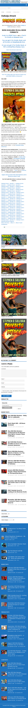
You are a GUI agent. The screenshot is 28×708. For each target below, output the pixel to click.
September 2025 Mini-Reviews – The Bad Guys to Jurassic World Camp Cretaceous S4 (17, 627)
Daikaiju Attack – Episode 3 (13, 185)
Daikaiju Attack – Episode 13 (8, 195)
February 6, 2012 (12, 532)
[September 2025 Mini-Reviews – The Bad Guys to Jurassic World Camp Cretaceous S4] (4, 627)
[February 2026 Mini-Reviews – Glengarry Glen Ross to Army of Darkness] (4, 462)
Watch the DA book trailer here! (14, 49)
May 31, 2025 (11, 683)
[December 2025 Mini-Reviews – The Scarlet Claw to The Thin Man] (4, 482)
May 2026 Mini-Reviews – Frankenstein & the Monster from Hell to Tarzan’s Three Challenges (16, 433)
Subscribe (4, 403)
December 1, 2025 (13, 504)
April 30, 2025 (11, 692)
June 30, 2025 (11, 675)
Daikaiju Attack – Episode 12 (14, 194)
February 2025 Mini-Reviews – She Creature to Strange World (17, 697)
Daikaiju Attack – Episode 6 (13, 188)
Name (2, 379)
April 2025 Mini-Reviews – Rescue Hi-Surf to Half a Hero (16, 680)
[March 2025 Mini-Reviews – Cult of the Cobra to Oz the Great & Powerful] (4, 689)
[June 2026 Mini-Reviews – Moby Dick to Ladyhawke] (4, 417)
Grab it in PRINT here (9, 35)
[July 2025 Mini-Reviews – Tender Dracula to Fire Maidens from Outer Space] (4, 652)
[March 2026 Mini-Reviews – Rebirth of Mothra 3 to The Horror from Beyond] (4, 453)
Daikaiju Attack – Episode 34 (8, 216)
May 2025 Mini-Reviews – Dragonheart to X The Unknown (17, 673)
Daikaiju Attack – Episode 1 (7, 183)
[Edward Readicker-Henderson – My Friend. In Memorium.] (2, 537)
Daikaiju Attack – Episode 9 (13, 191)
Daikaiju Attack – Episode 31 (8, 213)
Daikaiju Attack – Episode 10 (8, 192)
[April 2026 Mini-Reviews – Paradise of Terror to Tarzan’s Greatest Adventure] (4, 443)
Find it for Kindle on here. (15, 36)
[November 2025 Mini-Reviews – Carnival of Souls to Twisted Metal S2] (4, 501)
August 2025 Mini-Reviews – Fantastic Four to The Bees (16, 643)
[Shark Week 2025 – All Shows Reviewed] (4, 425)
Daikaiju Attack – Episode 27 (14, 209)
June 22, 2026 (12, 437)
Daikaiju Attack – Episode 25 (8, 207)
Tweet (15, 170)
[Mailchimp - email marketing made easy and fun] (18, 408)
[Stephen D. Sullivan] (14, 2)
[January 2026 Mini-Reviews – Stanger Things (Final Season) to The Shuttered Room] (4, 471)
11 (18, 532)
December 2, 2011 (12, 545)
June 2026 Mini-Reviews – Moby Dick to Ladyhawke (17, 416)
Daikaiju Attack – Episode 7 (7, 189)
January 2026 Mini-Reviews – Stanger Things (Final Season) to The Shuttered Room (17, 471)
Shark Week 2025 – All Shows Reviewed (16, 424)
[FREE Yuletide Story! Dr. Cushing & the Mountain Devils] (4, 492)
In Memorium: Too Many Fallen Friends (17, 529)
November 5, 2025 (12, 631)
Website (3, 386)
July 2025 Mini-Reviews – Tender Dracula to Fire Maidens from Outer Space (17, 652)
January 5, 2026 (12, 486)
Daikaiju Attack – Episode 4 (7, 186)
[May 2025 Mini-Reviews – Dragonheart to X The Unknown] (4, 674)
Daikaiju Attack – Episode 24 (14, 206)
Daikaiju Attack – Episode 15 (14, 197)
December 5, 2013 (12, 560)
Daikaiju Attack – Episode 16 (8, 198)
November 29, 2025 (13, 622)
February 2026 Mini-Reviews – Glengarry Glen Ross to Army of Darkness (17, 462)
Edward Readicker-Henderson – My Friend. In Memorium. (15, 537)
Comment (3, 368)
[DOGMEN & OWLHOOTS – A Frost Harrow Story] (4, 637)
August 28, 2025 (12, 668)
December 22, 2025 (13, 493)
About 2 (12, 222)
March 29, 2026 (12, 465)
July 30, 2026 (12, 419)
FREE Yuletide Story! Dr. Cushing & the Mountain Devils (17, 491)
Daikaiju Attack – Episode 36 (14, 218)
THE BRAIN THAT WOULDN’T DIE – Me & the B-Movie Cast (16, 557)
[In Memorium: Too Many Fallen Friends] (4, 530)
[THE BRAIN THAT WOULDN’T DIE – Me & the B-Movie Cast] (4, 557)
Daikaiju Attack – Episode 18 (14, 200)
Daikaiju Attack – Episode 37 (8, 219)
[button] (26, 5)
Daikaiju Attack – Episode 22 (8, 204)
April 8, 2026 (12, 456)
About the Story (5, 222)
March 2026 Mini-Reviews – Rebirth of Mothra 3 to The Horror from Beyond (16, 453)
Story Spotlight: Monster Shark (17, 544)
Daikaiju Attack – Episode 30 (14, 212)
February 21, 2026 (13, 475)
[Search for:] (14, 8)
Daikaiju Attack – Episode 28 (8, 210)
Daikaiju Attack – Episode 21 (14, 203)
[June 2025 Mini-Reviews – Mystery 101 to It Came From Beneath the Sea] (4, 664)
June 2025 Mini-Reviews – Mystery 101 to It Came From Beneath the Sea (16, 664)
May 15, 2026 (12, 447)
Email (2, 383)
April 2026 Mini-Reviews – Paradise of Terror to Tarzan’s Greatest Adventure (17, 443)
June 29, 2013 (11, 552)
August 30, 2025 (12, 655)
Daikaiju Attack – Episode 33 (14, 215)
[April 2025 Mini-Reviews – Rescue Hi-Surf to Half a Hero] (4, 681)
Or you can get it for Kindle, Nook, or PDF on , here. (14, 46)
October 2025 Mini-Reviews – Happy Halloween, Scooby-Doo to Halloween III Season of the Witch (17, 618)
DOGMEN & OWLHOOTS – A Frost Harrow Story (16, 636)
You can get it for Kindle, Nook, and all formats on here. (14, 41)
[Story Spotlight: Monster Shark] (4, 545)
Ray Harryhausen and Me (15, 551)
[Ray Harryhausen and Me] (4, 551)
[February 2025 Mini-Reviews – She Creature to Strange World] (4, 698)
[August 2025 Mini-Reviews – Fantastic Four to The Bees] (4, 644)
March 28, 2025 (12, 700)
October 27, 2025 (12, 638)
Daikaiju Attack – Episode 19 (8, 201)
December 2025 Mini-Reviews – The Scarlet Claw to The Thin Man (17, 482)
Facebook (24, 170)
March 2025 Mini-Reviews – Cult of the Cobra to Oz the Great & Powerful (17, 689)
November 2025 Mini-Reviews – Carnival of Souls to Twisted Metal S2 (17, 501)
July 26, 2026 (12, 426)
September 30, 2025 (13, 646)
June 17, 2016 (9, 539)
